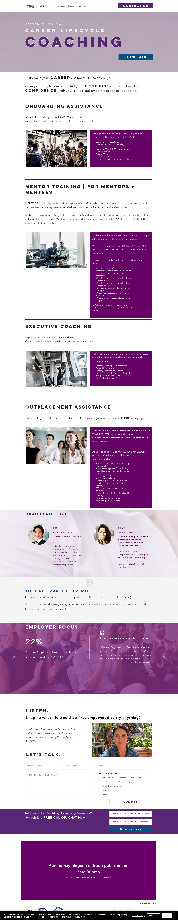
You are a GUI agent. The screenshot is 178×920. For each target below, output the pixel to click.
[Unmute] (99, 753)
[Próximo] (164, 599)
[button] (135, 5)
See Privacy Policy (77, 916)
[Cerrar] (174, 915)
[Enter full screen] (148, 753)
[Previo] (14, 599)
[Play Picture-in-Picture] (144, 753)
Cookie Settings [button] (138, 915)
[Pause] (95, 753)
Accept (167, 915)
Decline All (153, 915)
